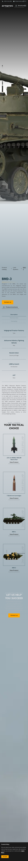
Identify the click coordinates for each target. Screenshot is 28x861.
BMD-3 (24, 268)
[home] (8, 6)
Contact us (7, 302)
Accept (5, 856)
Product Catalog (4, 268)
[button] (25, 5)
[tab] (14, 314)
